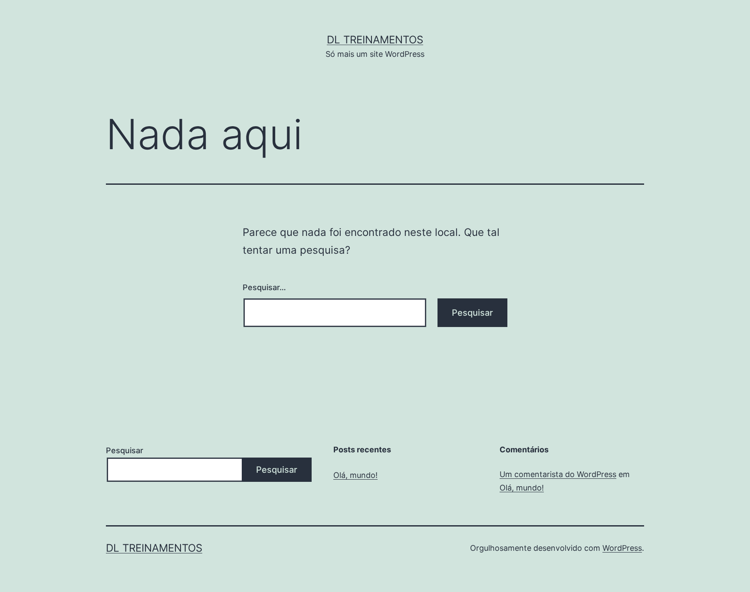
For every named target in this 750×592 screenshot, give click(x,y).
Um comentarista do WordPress (558, 474)
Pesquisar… (264, 287)
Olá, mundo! (355, 475)
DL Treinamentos (375, 39)
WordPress (622, 548)
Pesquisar (124, 450)
